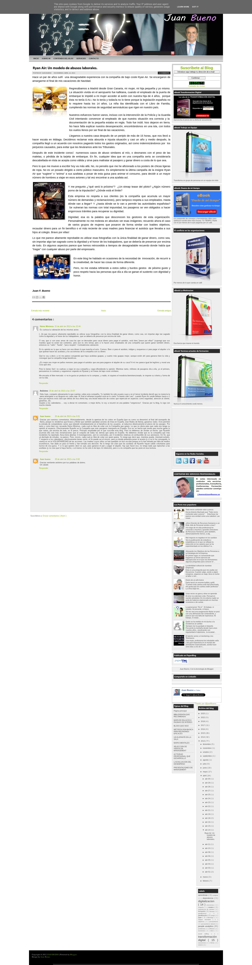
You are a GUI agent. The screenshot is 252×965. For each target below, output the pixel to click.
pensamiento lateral (208, 924)
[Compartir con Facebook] (43, 297)
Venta (212, 943)
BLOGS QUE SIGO (181, 726)
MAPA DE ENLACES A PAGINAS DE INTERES (183, 721)
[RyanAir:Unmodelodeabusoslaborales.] (65, 67)
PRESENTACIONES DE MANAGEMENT (183, 769)
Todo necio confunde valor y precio (199, 510)
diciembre (207, 744)
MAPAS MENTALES (181, 743)
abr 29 (208, 783)
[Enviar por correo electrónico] (33, 297)
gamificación (202, 915)
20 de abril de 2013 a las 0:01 (67, 416)
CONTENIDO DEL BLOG (63, 58)
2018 (203, 721)
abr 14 (208, 830)
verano (200, 945)
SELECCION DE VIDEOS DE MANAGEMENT (180, 749)
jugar (200, 917)
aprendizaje (203, 895)
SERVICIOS (81, 58)
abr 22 (208, 806)
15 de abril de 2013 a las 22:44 (67, 326)
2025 (203, 714)
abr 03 (208, 868)
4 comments (164, 73)
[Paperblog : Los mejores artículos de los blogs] (181, 663)
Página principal (180, 711)
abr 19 (208, 814)
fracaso (212, 911)
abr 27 (208, 791)
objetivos (201, 921)
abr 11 (207, 844)
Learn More (183, 7)
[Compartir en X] (40, 297)
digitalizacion (206, 901)
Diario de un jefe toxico (195, 580)
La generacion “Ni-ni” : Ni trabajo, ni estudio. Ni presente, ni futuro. (200, 608)
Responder (43, 383)
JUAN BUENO (53, 954)
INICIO (36, 58)
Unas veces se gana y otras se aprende (201, 594)
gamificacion (204, 913)
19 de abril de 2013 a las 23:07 (62, 391)
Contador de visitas (197, 86)
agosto (206, 760)
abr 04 (208, 864)
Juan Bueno (190, 690)
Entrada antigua (164, 311)
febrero (206, 881)
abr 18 (208, 818)
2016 (203, 729)
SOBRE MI (46, 58)
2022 (203, 717)
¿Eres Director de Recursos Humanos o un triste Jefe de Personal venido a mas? (203, 524)
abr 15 (208, 826)
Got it (195, 7)
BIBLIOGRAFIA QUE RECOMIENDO (182, 716)
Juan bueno (45, 416)
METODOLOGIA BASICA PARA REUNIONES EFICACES (183, 732)
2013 (203, 741)
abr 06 (208, 856)
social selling (204, 934)
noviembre (207, 748)
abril (205, 776)
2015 (203, 733)
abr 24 (208, 798)
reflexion (212, 928)
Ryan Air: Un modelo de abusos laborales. (210, 836)
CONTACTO (94, 58)
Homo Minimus (47, 326)
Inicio (103, 311)
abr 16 (208, 822)
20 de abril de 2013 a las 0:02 (67, 459)
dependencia (208, 898)
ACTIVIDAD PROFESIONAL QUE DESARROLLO (182, 756)
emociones (210, 905)
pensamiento (213, 921)
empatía (201, 907)
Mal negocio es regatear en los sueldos (201, 538)
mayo (205, 772)
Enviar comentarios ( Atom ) (54, 516)
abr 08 (208, 852)
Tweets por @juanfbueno (205, 703)
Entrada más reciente (40, 311)
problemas (202, 928)
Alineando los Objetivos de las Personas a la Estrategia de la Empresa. (202, 552)
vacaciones (202, 943)
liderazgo (210, 917)
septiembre (207, 756)
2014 (203, 737)
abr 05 (208, 860)
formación (202, 911)
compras (215, 895)
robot (212, 931)
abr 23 (208, 802)
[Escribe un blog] (37, 297)
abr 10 (208, 848)
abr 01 (208, 872)
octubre (206, 752)
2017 (203, 725)
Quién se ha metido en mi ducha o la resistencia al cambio (200, 623)
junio (205, 768)
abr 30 (208, 779)
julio (205, 764)
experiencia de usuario (206, 909)
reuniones (202, 931)
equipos (211, 907)
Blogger (210, 669)
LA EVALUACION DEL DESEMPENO (182, 763)
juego (213, 915)
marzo (205, 877)
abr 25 (208, 795)
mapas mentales (205, 919)
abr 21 (208, 810)
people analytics (206, 926)
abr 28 (208, 787)
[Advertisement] (195, 427)
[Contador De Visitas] (196, 84)
